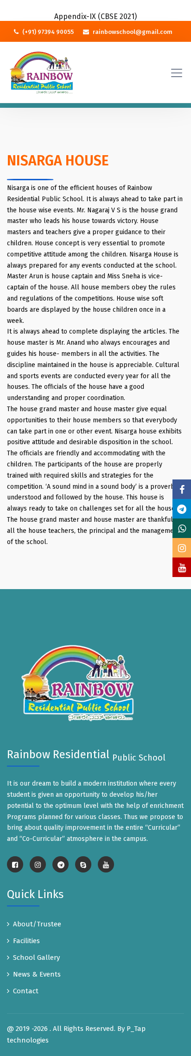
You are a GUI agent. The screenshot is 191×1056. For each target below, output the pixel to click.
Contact (25, 991)
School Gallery (36, 957)
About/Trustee (37, 924)
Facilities (26, 941)
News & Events (37, 974)
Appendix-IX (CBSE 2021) (95, 16)
